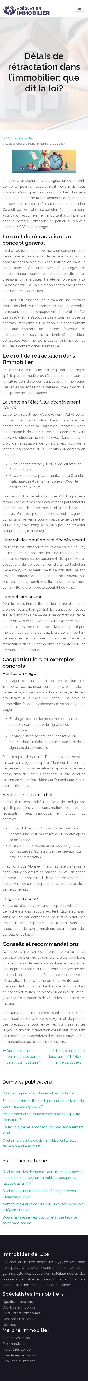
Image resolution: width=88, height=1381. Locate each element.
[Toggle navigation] (80, 8)
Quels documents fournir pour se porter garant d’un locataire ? (23, 1056)
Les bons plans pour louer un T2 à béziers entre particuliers (65, 1056)
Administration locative (20, 138)
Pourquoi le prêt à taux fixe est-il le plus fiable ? (39, 1093)
